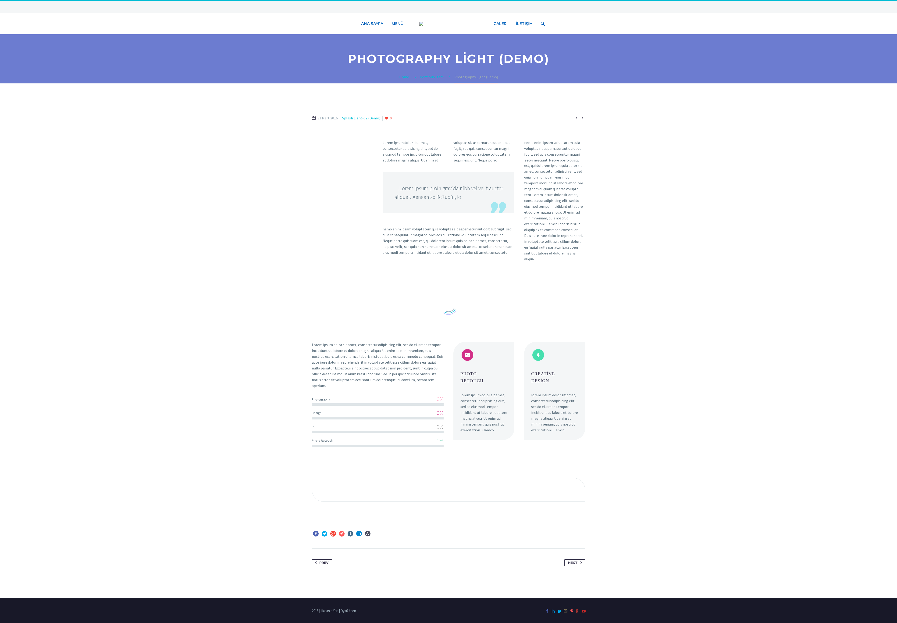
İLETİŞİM (524, 23)
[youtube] (584, 611)
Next (573, 563)
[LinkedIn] (359, 534)
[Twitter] (324, 534)
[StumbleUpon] (367, 534)
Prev (323, 563)
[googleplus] (578, 611)
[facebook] (547, 611)
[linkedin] (553, 611)
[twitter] (559, 611)
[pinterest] (571, 611)
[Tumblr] (350, 534)
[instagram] (565, 611)
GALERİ (501, 23)
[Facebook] (316, 534)
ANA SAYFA (372, 23)
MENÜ (397, 23)
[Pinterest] (342, 534)
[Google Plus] (333, 534)
